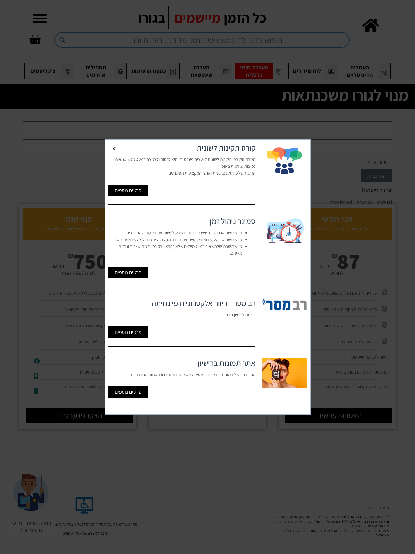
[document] (207, 277)
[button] (114, 148)
